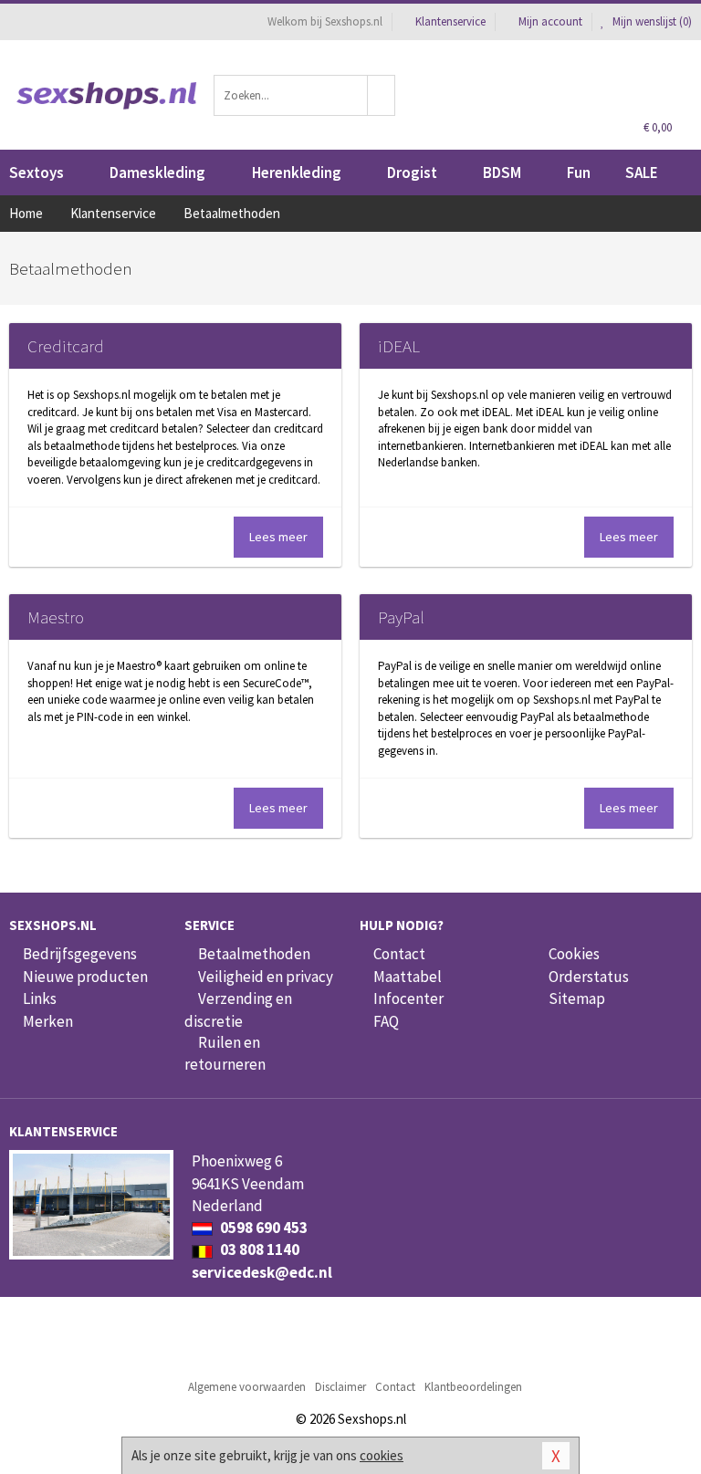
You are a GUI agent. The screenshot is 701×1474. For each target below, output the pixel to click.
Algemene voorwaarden (247, 1387)
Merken (48, 1021)
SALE (641, 172)
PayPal (401, 617)
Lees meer (278, 536)
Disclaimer (340, 1387)
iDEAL (399, 346)
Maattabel (407, 977)
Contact (399, 954)
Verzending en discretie (238, 1009)
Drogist (412, 172)
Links (40, 998)
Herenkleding (296, 172)
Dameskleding (157, 172)
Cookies (574, 954)
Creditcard (65, 346)
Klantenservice (450, 21)
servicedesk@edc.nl (262, 1272)
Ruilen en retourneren (225, 1053)
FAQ (386, 1021)
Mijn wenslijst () (651, 21)
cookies (381, 1455)
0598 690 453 (262, 1228)
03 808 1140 (258, 1249)
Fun (579, 172)
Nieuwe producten (85, 977)
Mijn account (550, 21)
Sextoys (36, 172)
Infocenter (408, 998)
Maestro (55, 617)
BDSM (502, 172)
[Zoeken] (381, 95)
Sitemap (577, 998)
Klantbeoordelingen (473, 1387)
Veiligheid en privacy (265, 977)
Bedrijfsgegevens (80, 954)
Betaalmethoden (254, 954)
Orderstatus (589, 977)
